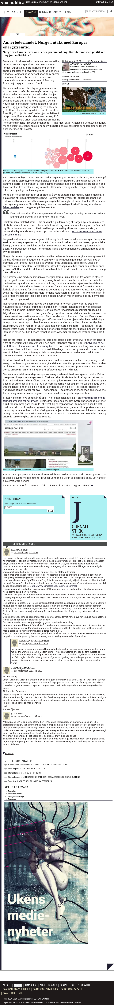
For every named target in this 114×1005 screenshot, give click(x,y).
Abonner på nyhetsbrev (18, 989)
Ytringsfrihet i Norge (16, 796)
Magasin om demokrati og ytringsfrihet (46, 2)
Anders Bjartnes (80, 64)
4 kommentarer (99, 61)
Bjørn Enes (13, 764)
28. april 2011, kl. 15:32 (26, 552)
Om (106, 2)
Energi (65, 79)
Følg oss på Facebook (47, 989)
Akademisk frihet (15, 794)
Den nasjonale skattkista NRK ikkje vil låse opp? (44, 764)
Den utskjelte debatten (33, 768)
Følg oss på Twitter (74, 989)
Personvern (84, 985)
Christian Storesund (31, 641)
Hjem (6, 11)
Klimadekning (86, 79)
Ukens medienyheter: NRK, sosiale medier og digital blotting (51, 777)
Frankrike (12, 791)
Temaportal (31, 985)
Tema (67, 11)
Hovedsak (75, 77)
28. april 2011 (73, 61)
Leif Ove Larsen (41, 999)
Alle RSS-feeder (14, 993)
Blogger (45, 11)
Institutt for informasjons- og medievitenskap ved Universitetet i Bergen (45, 1002)
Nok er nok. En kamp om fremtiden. (35, 781)
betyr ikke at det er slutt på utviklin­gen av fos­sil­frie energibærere (53, 344)
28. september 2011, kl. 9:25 (28, 671)
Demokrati (12, 799)
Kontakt (100, 2)
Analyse (31, 11)
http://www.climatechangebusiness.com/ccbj (54, 585)
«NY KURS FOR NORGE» (32, 773)
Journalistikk (75, 79)
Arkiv (57, 11)
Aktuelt (17, 11)
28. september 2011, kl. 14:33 (28, 716)
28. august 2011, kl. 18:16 (35, 643)
